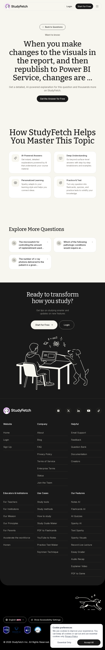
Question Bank (78, 447)
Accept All (89, 642)
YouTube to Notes (46, 537)
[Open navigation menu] (97, 6)
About (40, 432)
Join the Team (44, 482)
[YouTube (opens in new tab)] (89, 411)
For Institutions (11, 509)
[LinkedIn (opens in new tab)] (79, 411)
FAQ (39, 447)
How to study (44, 516)
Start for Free (84, 6)
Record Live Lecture (81, 545)
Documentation (79, 454)
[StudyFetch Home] (16, 6)
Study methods (45, 509)
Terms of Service (46, 461)
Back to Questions (54, 27)
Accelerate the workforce (16, 537)
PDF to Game (78, 573)
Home (6, 432)
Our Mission (9, 516)
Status (40, 475)
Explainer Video (79, 566)
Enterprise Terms (46, 468)
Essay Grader (78, 552)
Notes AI (75, 502)
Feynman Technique (47, 552)
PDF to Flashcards (46, 530)
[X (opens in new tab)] (68, 411)
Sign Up (7, 447)
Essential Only (64, 642)
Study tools (43, 502)
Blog (39, 440)
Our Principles (10, 523)
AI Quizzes (76, 516)
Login (69, 6)
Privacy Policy (44, 454)
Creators (75, 461)
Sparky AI (76, 523)
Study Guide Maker (47, 523)
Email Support (78, 432)
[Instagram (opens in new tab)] (58, 411)
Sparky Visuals (79, 537)
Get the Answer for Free (52, 98)
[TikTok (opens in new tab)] (99, 411)
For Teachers (10, 502)
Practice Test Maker (47, 545)
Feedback (76, 440)
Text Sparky (77, 530)
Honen (6, 545)
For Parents (9, 530)
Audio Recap (77, 559)
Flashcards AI (78, 509)
